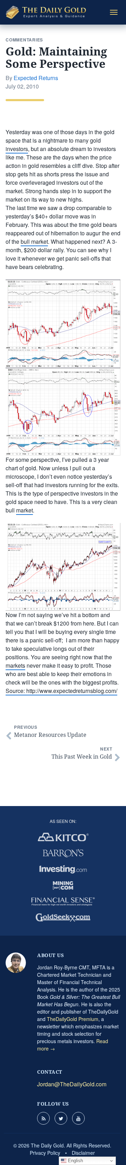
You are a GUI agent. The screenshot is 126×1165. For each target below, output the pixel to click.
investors (17, 149)
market (24, 510)
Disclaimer (83, 1152)
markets (15, 665)
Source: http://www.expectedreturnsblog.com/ (61, 691)
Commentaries (24, 40)
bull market (34, 241)
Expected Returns (36, 78)
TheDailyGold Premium (72, 1018)
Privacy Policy (45, 1152)
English (74, 1160)
